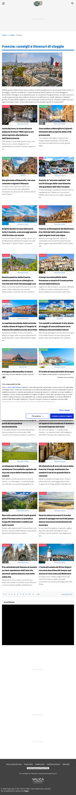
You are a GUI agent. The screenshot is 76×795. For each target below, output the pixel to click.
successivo (66, 594)
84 (38, 594)
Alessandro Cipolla (22, 124)
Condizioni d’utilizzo (53, 764)
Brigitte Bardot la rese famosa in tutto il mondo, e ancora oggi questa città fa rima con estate (19, 231)
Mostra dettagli (64, 410)
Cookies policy (40, 764)
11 (33, 594)
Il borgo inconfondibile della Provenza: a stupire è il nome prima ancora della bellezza (56, 280)
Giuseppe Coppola (59, 175)
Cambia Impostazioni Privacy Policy (38, 768)
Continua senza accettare (65, 377)
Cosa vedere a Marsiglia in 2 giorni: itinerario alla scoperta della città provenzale (55, 131)
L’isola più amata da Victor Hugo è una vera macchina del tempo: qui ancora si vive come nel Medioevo (55, 570)
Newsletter (66, 764)
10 (29, 594)
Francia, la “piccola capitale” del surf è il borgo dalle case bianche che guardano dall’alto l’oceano (55, 183)
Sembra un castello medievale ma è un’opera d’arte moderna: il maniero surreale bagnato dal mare (56, 423)
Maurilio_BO (23, 367)
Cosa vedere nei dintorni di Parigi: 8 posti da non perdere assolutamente (19, 423)
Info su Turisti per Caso (14, 764)
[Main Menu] (3, 3)
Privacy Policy (28, 764)
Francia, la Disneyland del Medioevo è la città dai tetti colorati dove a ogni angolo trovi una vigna (56, 231)
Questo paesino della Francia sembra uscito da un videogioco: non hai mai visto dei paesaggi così (19, 280)
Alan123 (23, 175)
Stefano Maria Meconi (23, 510)
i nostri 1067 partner (13, 387)
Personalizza (36, 416)
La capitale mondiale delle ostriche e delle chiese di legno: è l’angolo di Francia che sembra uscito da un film (19, 326)
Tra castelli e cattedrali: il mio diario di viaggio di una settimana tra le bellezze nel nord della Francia (56, 326)
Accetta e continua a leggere (62, 416)
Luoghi (12, 35)
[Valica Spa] (38, 783)
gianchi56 (60, 318)
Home (4, 35)
